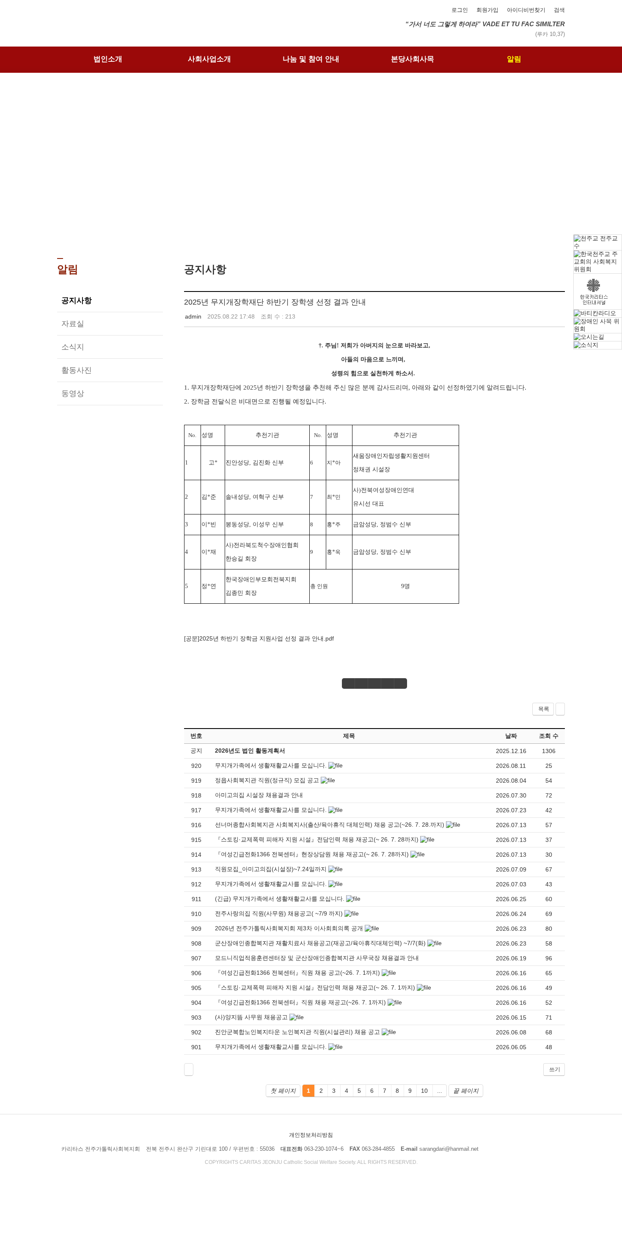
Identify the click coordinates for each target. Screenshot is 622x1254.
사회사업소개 (209, 59)
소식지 (72, 347)
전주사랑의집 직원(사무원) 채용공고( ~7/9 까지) (279, 913)
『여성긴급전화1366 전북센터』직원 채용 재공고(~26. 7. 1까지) (300, 1002)
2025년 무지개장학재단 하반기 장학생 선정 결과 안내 (275, 302)
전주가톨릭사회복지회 (116, 15)
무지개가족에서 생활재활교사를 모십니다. (271, 765)
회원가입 (487, 10)
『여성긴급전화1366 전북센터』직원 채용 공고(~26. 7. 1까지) (297, 972)
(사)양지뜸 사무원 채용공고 (251, 1017)
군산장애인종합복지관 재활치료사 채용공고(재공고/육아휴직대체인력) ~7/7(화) (320, 943)
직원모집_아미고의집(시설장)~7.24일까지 (271, 869)
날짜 (511, 735)
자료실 (72, 323)
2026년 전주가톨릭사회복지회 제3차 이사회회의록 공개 (289, 928)
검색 (559, 10)
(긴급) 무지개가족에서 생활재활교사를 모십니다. (279, 898)
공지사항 (76, 300)
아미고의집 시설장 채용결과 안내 (259, 795)
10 (424, 1090)
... (439, 1090)
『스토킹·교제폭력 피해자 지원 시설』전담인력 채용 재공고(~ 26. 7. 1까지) (315, 987)
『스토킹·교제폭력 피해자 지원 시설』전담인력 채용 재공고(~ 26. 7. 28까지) (316, 839)
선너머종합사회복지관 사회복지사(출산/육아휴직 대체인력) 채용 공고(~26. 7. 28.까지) (329, 824)
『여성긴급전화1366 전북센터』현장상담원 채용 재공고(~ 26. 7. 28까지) (312, 854)
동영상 (72, 393)
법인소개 (108, 59)
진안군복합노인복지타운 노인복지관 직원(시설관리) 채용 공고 (297, 1031)
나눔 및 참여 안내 (311, 59)
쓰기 (554, 1069)
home (285, 231)
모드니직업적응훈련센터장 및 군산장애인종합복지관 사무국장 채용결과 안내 (317, 957)
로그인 (459, 10)
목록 (543, 709)
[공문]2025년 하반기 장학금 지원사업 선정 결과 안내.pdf (259, 638)
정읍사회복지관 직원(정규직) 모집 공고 (267, 780)
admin (193, 316)
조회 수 (549, 735)
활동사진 (76, 370)
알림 (514, 59)
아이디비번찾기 (526, 10)
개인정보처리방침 (311, 1135)
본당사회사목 (412, 59)
